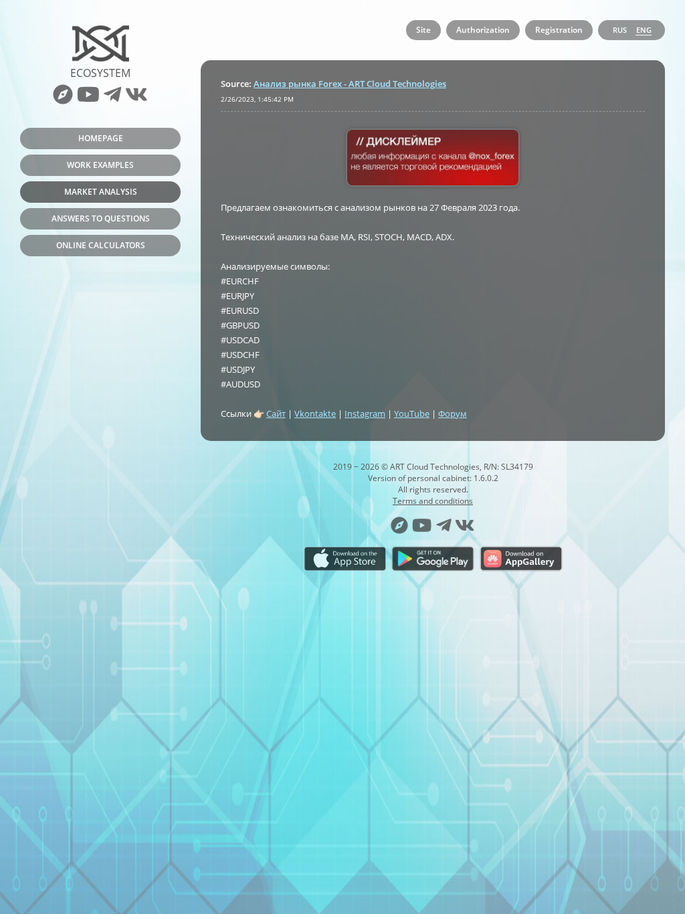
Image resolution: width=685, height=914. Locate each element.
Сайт (276, 413)
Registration (559, 29)
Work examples (100, 165)
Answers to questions (101, 218)
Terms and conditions (433, 501)
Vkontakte (315, 413)
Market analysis (100, 191)
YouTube (411, 413)
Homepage (100, 138)
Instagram (365, 413)
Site (423, 29)
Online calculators (100, 245)
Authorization (483, 29)
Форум (452, 413)
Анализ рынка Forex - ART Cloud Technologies (350, 84)
